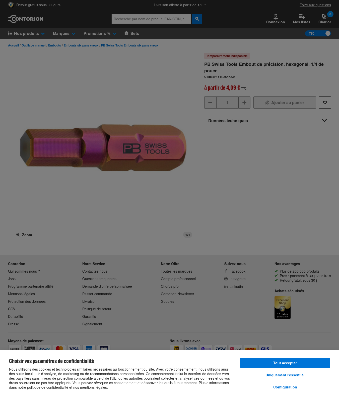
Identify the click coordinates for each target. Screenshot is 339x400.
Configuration (285, 386)
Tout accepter (285, 362)
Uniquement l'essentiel (285, 374)
